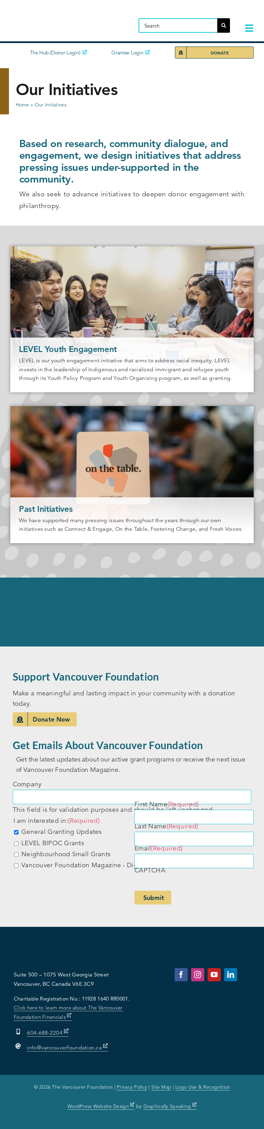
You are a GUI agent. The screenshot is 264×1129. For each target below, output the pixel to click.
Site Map (161, 1087)
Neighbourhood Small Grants (65, 854)
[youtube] (214, 974)
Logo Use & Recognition (202, 1087)
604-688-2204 (45, 1032)
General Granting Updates (61, 832)
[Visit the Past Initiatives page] (132, 474)
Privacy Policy (132, 1087)
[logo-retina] (67, 12)
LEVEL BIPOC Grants (52, 843)
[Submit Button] (223, 25)
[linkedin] (230, 974)
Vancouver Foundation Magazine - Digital (84, 865)
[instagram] (197, 974)
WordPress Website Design (98, 1106)
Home (22, 105)
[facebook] (181, 974)
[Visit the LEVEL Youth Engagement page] (132, 319)
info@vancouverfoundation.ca (64, 1047)
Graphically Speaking (167, 1106)
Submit (153, 898)
